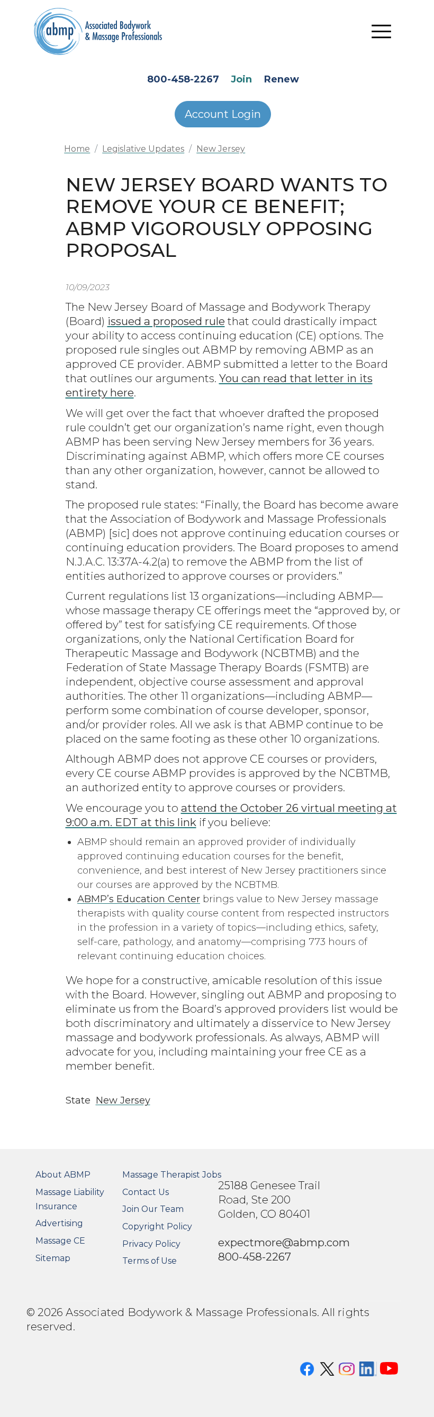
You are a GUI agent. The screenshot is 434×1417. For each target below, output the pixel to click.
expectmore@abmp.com (284, 1242)
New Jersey (220, 149)
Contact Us (145, 1192)
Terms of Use (149, 1261)
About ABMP (63, 1175)
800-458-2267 (183, 79)
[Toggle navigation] (382, 31)
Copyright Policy (157, 1226)
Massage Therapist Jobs (171, 1175)
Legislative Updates (143, 149)
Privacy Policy (151, 1244)
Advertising (59, 1223)
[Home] (98, 31)
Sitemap (52, 1258)
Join (241, 79)
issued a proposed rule (166, 321)
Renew (281, 79)
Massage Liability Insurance (69, 1199)
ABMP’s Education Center (138, 899)
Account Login (223, 114)
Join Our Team (153, 1209)
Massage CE (60, 1241)
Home (77, 149)
